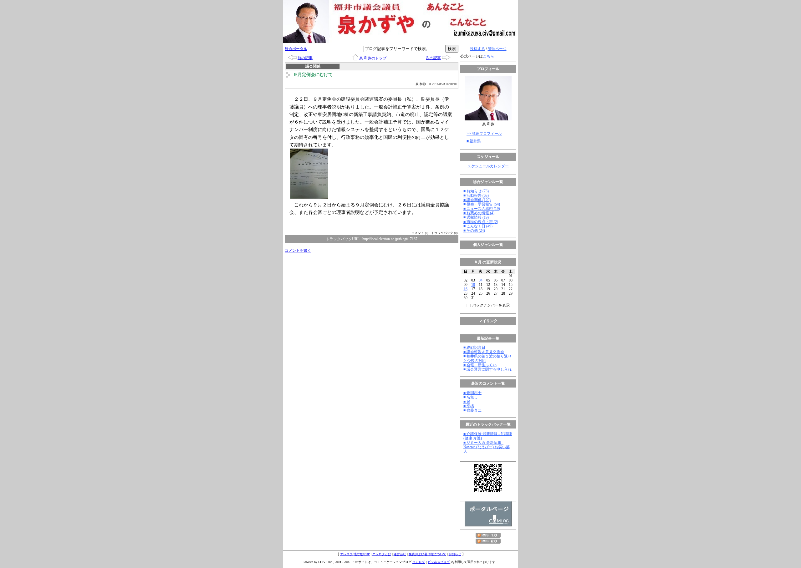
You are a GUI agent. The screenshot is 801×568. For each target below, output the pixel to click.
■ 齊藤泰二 (472, 410)
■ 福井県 (474, 141)
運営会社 (400, 554)
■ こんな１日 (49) (477, 226)
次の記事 (433, 58)
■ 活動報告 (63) (476, 195)
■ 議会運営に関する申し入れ (487, 369)
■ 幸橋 (468, 406)
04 (480, 280)
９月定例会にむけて (313, 74)
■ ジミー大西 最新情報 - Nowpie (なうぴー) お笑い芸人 (486, 447)
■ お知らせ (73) (476, 191)
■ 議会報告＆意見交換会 (483, 352)
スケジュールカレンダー (488, 166)
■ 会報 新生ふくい (480, 365)
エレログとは (381, 554)
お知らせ (455, 554)
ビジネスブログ (439, 562)
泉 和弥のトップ (372, 58)
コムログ (418, 562)
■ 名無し (470, 397)
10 (473, 284)
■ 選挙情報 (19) (476, 217)
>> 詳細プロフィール (484, 133)
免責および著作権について (427, 554)
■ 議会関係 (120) (477, 200)
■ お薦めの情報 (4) (478, 213)
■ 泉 (466, 401)
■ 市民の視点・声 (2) (480, 222)
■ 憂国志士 (472, 393)
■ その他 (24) (474, 230)
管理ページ (497, 49)
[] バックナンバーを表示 (488, 305)
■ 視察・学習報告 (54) (481, 204)
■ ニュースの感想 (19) (481, 208)
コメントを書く (298, 250)
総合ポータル (296, 49)
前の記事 (305, 58)
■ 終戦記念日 (474, 347)
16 (465, 289)
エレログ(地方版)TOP (355, 554)
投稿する (477, 49)
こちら (488, 56)
